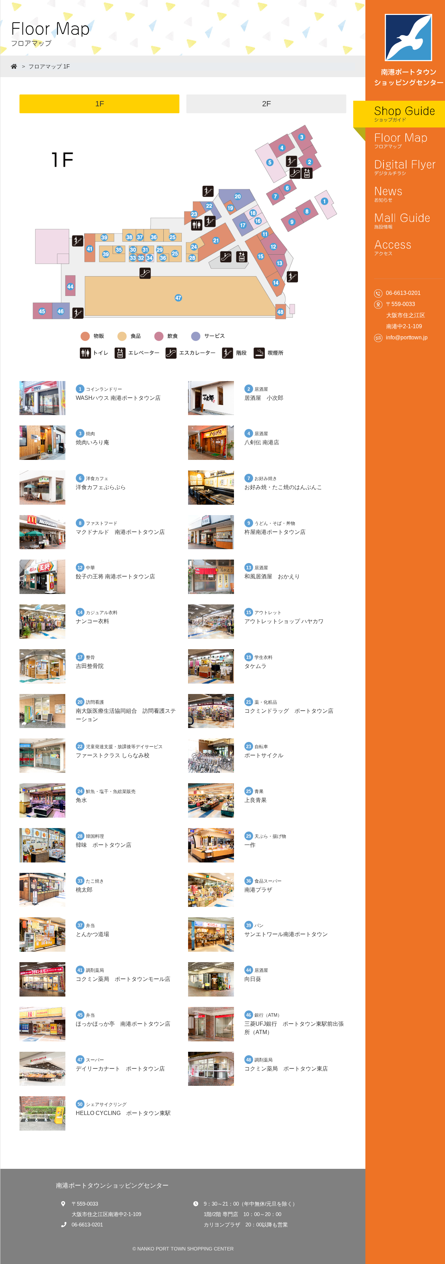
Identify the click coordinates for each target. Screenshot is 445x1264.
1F (99, 103)
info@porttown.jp (407, 337)
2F (266, 103)
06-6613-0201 (87, 1225)
